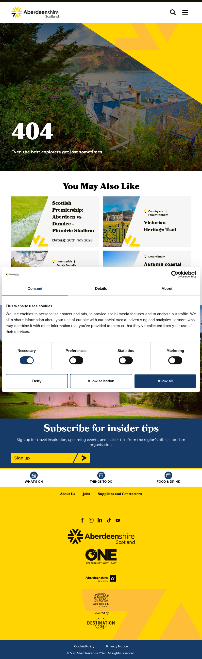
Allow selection (101, 381)
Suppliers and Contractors (120, 494)
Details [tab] (101, 288)
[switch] (76, 360)
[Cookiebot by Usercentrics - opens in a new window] (174, 274)
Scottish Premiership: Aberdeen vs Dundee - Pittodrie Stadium (73, 218)
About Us (67, 494)
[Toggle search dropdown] (173, 12)
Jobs (86, 494)
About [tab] (167, 288)
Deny (36, 381)
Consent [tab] (35, 288)
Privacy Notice (117, 646)
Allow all (165, 381)
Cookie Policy (84, 646)
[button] (185, 12)
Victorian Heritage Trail (160, 226)
